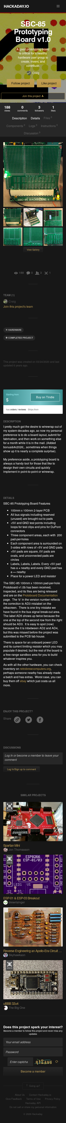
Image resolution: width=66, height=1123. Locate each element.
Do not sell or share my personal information (33, 1107)
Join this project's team (18, 306)
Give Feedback (14, 1098)
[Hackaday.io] (16, 6)
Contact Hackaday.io (40, 1094)
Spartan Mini (11, 845)
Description (19, 118)
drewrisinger (17, 902)
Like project (48, 83)
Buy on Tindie (45, 397)
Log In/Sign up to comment (21, 769)
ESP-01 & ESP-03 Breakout (21, 898)
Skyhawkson (17, 955)
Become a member (12, 1030)
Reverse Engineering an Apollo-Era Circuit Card (34, 950)
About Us (20, 1094)
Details (35, 118)
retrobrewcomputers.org (35, 669)
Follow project (20, 83)
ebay (23, 681)
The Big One (17, 1008)
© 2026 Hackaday (33, 1114)
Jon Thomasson (19, 849)
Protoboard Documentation (40, 595)
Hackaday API (33, 1103)
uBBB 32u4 (10, 1003)
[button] (58, 6)
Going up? (34, 1085)
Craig (35, 73)
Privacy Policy (52, 1098)
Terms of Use (33, 1098)
